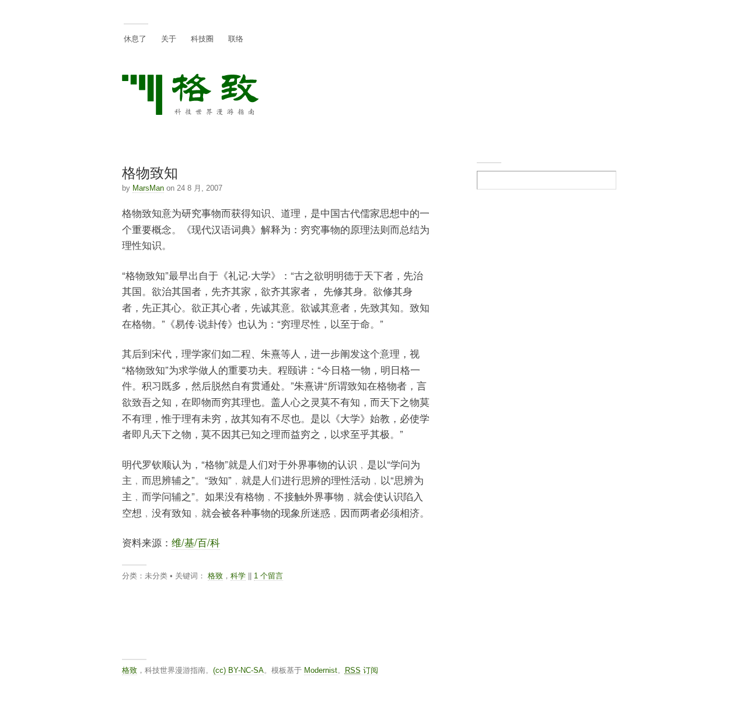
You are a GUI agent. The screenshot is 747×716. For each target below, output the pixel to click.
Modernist (320, 670)
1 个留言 (268, 575)
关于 (168, 38)
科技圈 (202, 38)
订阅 (361, 670)
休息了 (135, 38)
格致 (215, 575)
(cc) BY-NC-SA (238, 670)
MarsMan (148, 188)
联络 (235, 38)
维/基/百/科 (196, 542)
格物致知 (150, 172)
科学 (238, 575)
